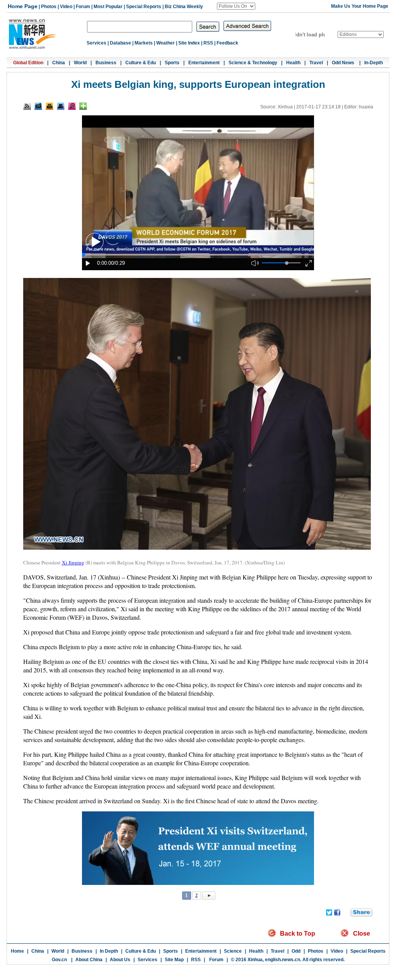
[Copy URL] (61, 106)
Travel (316, 62)
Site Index (189, 43)
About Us (120, 959)
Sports (172, 62)
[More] (83, 106)
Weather (165, 43)
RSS (208, 43)
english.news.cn (282, 959)
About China (88, 959)
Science (233, 951)
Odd (296, 951)
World (80, 62)
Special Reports (143, 6)
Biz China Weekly (184, 6)
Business (106, 62)
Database (120, 43)
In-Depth (373, 62)
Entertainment (204, 62)
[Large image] (72, 106)
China (58, 62)
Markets (144, 43)
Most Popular (108, 6)
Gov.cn (59, 959)
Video (66, 6)
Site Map (174, 959)
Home (17, 951)
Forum (83, 6)
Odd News (343, 62)
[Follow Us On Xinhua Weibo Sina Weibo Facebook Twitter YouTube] (236, 6)
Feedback (227, 43)
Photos (48, 6)
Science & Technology (253, 62)
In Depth (109, 951)
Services (96, 43)
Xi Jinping (73, 562)
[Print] (49, 106)
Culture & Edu (140, 62)
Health (293, 62)
